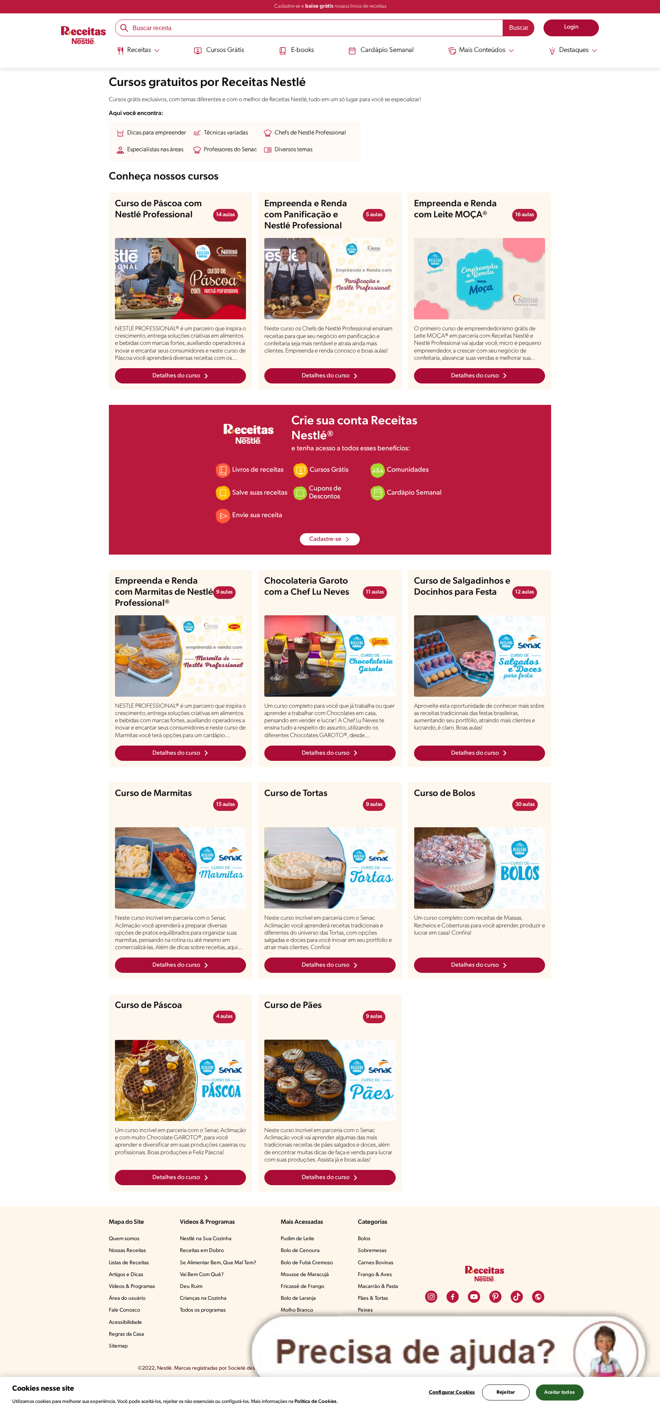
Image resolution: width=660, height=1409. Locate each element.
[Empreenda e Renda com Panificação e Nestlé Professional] (329, 279)
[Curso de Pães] (329, 1080)
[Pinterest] (495, 1297)
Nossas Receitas (127, 1251)
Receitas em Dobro (202, 1251)
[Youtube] (474, 1297)
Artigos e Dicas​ (126, 1275)
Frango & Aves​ (375, 1275)
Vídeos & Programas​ (132, 1286)
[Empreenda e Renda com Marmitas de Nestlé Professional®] (180, 656)
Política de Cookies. (316, 1401)
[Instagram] (431, 1297)
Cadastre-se (325, 539)
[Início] (83, 36)
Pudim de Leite (297, 1239)
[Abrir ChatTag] (448, 1352)
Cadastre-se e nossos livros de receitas (330, 6)
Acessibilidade (125, 1322)
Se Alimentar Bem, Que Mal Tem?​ (218, 1263)
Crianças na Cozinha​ (203, 1298)
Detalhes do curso (176, 376)
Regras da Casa (126, 1334)
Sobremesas (372, 1251)
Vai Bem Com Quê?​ (202, 1275)
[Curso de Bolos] (479, 868)
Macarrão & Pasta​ (378, 1286)
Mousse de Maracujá (305, 1275)
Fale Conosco (124, 1310)
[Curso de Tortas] (329, 868)
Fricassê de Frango (302, 1286)
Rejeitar (506, 1392)
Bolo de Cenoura (300, 1251)
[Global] (538, 1297)
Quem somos (124, 1239)
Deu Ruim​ (191, 1286)
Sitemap (118, 1346)
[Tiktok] (517, 1297)
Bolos (364, 1239)
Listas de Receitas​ (129, 1263)
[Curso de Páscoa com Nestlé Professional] (180, 278)
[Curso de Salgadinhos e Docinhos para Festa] (479, 656)
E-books (302, 50)
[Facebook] (452, 1297)
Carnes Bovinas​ (375, 1263)
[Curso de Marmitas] (180, 868)
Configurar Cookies (452, 1392)
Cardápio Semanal (387, 50)
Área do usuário (127, 1298)
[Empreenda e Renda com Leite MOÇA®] (479, 278)
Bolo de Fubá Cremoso (307, 1263)
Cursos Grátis (225, 50)
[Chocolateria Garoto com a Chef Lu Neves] (329, 656)
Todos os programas (203, 1310)
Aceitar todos (559, 1392)
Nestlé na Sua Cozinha (205, 1239)
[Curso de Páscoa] (180, 1080)
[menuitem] (138, 53)
